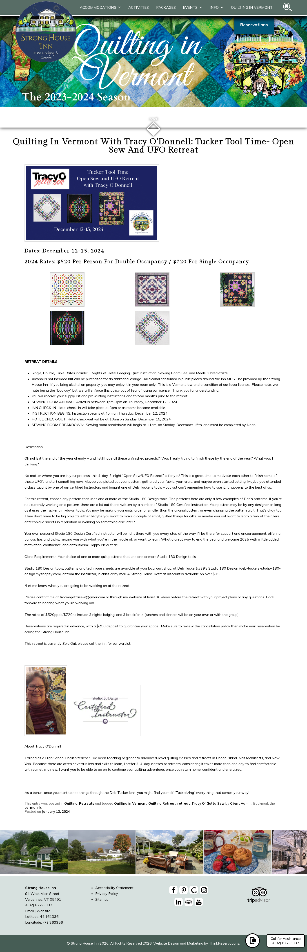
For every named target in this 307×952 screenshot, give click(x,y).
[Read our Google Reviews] (193, 890)
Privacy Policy (106, 893)
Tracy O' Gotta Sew (208, 803)
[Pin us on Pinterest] (183, 890)
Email (29, 911)
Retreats (86, 803)
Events (190, 7)
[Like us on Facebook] (173, 890)
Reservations (254, 24)
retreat (183, 803)
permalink (32, 807)
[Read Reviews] (189, 902)
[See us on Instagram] (204, 890)
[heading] (153, 146)
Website (43, 911)
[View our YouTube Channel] (199, 902)
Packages (166, 7)
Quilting (71, 803)
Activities (138, 7)
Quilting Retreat (162, 803)
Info (214, 7)
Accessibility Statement (114, 887)
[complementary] (153, 853)
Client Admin (240, 803)
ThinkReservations (224, 943)
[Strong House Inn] (46, 61)
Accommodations (98, 7)
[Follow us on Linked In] (178, 902)
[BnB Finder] (258, 898)
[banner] (188, 897)
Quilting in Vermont (252, 7)
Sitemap (102, 899)
